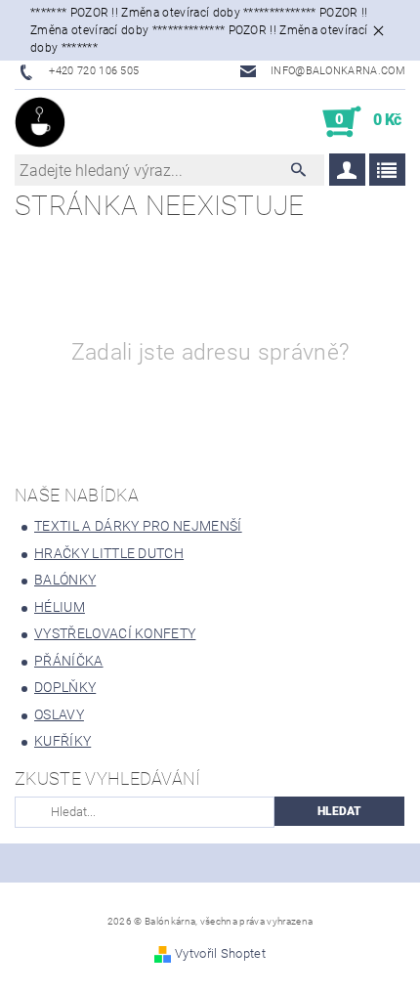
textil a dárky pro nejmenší (138, 526)
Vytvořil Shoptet (220, 953)
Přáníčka (69, 661)
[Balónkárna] (40, 122)
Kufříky (62, 741)
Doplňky (65, 687)
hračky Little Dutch (109, 553)
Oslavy (59, 714)
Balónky (65, 579)
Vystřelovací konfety (114, 633)
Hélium (59, 607)
